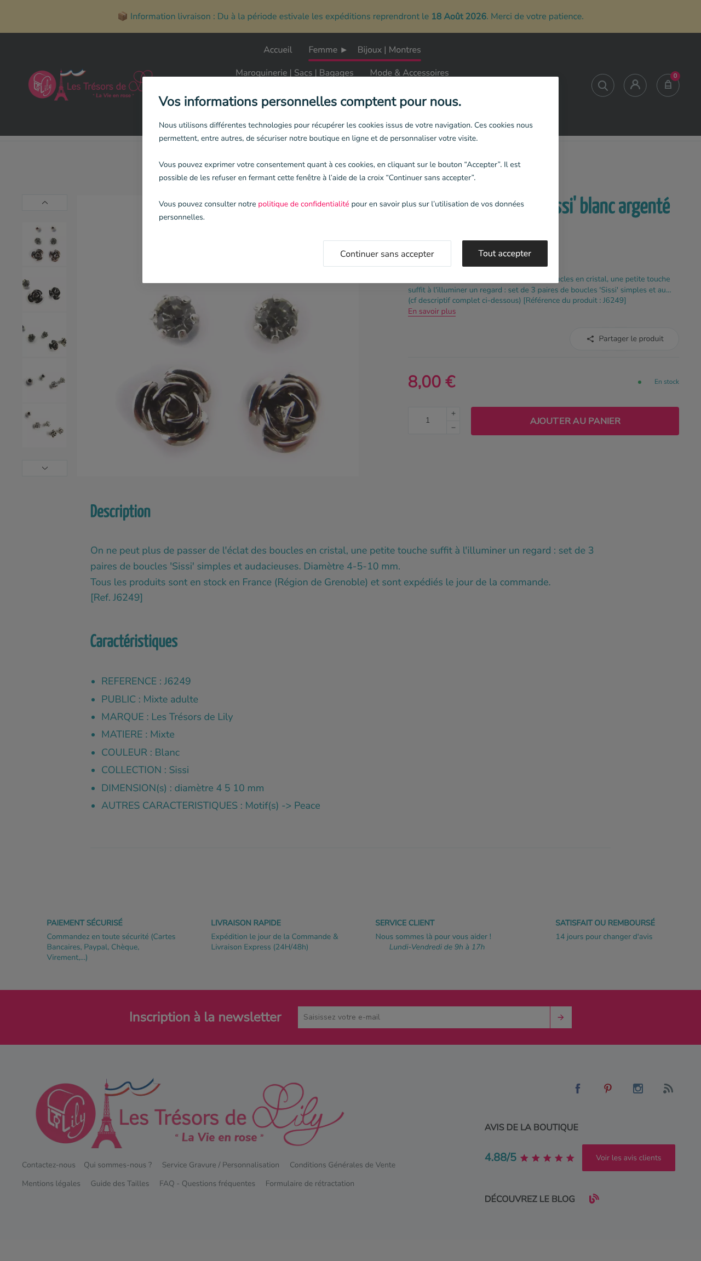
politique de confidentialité (303, 204)
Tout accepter (505, 253)
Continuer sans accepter (387, 254)
